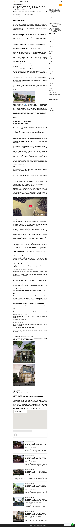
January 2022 (51, 53)
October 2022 (51, 43)
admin (15, 9)
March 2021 (51, 63)
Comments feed (51, 110)
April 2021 (50, 61)
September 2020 (52, 70)
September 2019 (52, 81)
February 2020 (51, 78)
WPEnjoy (45, 525)
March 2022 (51, 49)
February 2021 (51, 65)
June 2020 (50, 75)
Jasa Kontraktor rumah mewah (18, 4)
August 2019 (51, 83)
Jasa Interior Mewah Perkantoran (54, 96)
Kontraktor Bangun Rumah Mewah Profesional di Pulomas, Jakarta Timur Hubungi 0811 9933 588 (36, 458)
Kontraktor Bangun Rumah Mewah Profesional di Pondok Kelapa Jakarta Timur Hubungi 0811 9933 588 (36, 486)
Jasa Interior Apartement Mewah (54, 94)
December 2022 (51, 39)
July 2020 (50, 73)
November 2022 (51, 41)
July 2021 (50, 56)
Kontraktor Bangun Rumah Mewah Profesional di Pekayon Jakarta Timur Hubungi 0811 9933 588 (36, 472)
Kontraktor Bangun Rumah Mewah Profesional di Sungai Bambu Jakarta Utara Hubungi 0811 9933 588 (35, 514)
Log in (50, 106)
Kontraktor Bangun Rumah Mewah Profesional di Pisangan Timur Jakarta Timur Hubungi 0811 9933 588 (36, 500)
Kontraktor (44, 11)
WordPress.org (51, 112)
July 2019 (50, 85)
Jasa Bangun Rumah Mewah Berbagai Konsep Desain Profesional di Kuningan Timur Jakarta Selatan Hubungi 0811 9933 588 (55, 30)
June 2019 (50, 86)
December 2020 (51, 68)
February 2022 (51, 51)
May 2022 (50, 48)
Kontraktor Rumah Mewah (24, 1)
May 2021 (50, 59)
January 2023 (51, 38)
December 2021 (51, 54)
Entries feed (51, 108)
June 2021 (50, 58)
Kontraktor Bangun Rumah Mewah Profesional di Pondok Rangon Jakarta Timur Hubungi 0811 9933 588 (36, 444)
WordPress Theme (40, 525)
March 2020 (51, 76)
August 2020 (51, 71)
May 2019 (50, 88)
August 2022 (51, 46)
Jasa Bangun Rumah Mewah (54, 92)
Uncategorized (51, 102)
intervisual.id (33, 190)
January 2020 (51, 80)
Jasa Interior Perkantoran (53, 97)
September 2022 (52, 44)
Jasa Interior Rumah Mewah (54, 99)
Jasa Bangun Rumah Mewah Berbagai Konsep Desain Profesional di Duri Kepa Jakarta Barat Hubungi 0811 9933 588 (55, 11)
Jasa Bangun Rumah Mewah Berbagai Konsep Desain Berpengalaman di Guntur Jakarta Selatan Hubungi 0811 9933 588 (55, 20)
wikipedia (26, 104)
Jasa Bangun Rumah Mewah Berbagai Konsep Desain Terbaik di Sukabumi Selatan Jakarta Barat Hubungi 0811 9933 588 (55, 25)
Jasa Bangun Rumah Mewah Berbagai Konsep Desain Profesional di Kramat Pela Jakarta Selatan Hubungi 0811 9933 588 (55, 16)
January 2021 (51, 66)
